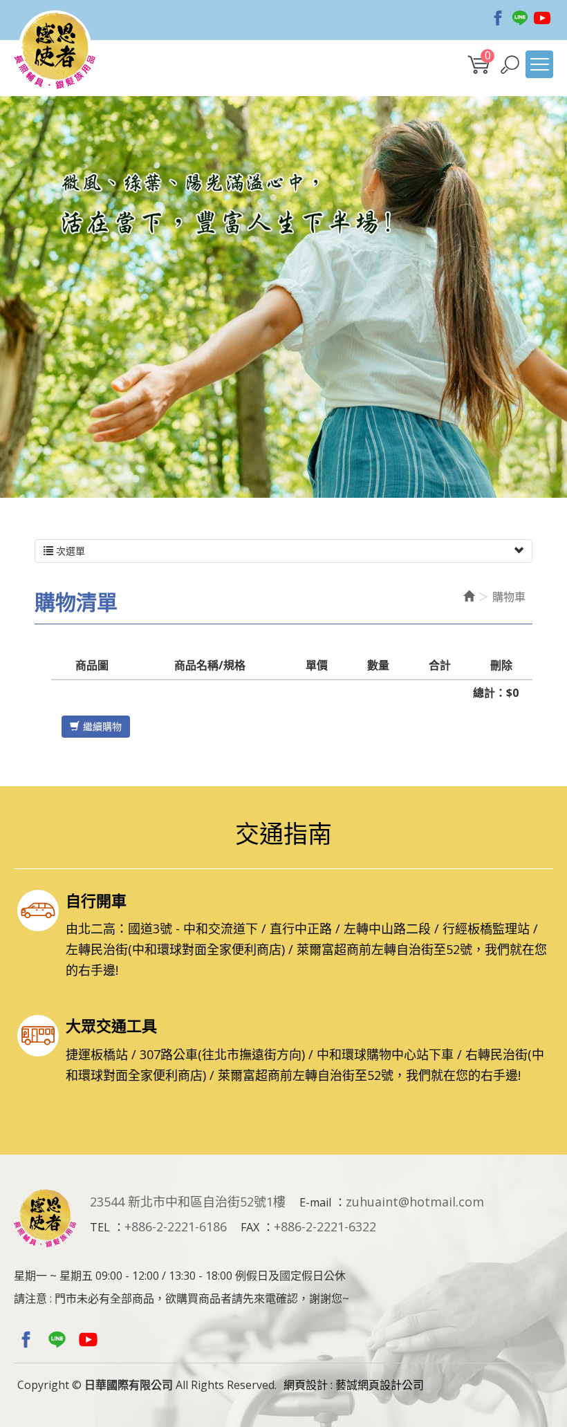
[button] (510, 65)
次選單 (69, 550)
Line (520, 18)
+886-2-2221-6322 (325, 1226)
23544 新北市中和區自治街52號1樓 (188, 1201)
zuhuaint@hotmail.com (415, 1201)
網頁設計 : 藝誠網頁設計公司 (354, 1384)
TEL (100, 1227)
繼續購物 (102, 726)
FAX (250, 1227)
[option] (283, 297)
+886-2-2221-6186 (175, 1226)
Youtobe (542, 18)
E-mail (315, 1202)
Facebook (498, 18)
